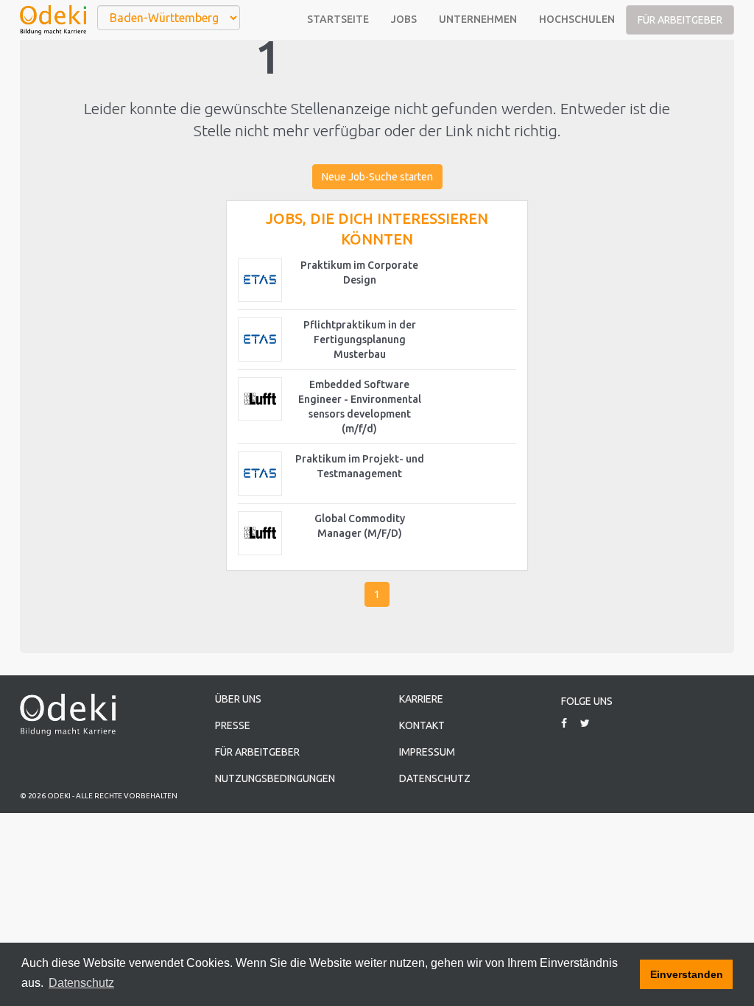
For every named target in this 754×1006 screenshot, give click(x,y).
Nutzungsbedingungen (275, 778)
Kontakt (422, 725)
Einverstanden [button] (686, 974)
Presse (232, 725)
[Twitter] (590, 723)
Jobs (404, 19)
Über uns (238, 699)
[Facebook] (569, 723)
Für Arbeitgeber (680, 20)
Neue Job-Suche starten (377, 177)
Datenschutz (435, 778)
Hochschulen (577, 19)
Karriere (421, 699)
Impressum (427, 752)
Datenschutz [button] (81, 983)
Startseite (338, 19)
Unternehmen (478, 19)
